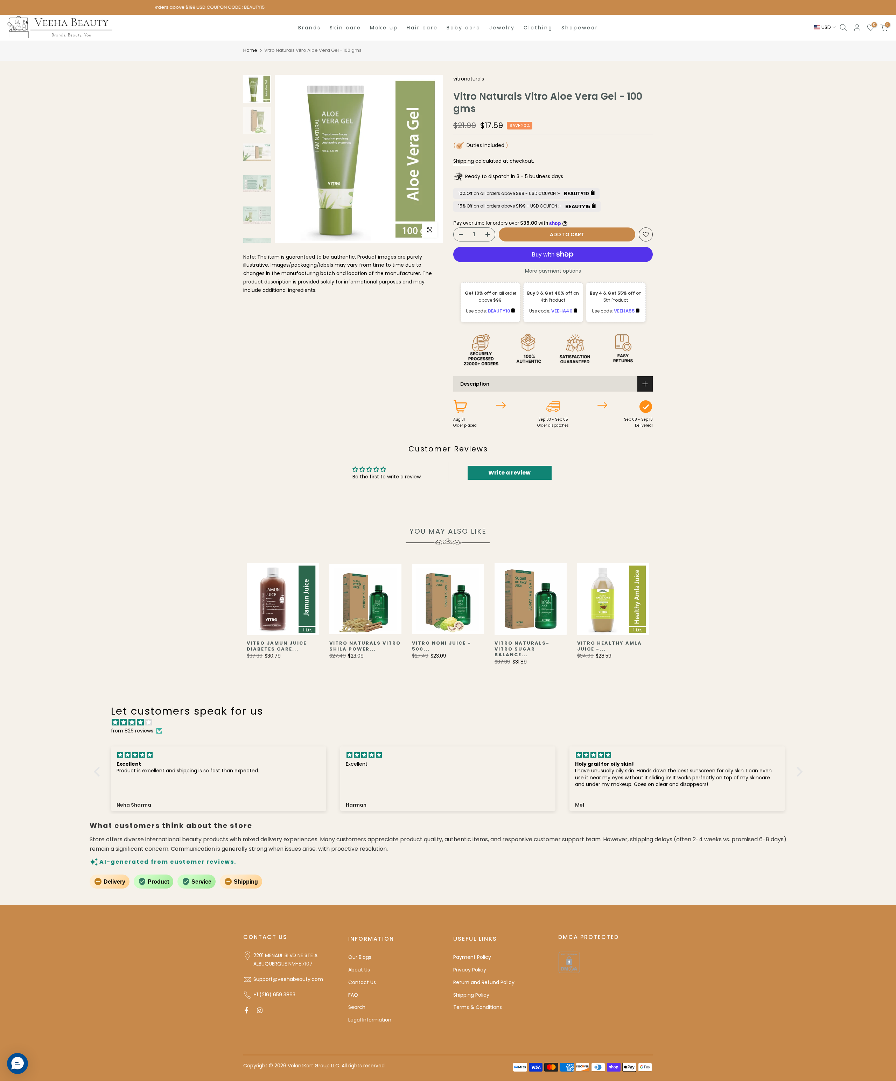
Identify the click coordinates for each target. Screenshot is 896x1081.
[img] (451, 722)
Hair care (422, 27)
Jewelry (502, 27)
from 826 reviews (132, 730)
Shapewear (579, 27)
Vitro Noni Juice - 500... (441, 646)
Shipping (463, 160)
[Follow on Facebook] (246, 1010)
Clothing (538, 27)
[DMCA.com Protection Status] (569, 962)
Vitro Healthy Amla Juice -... (609, 646)
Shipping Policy (471, 994)
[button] (98, 772)
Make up (384, 27)
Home (250, 50)
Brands (309, 27)
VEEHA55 (625, 311)
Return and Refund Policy (483, 982)
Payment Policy (472, 957)
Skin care (345, 27)
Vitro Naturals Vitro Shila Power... (365, 646)
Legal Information (369, 1019)
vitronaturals (468, 78)
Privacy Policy (469, 969)
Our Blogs (359, 957)
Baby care (464, 27)
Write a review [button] (509, 473)
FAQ (353, 994)
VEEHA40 (562, 311)
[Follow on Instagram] (260, 1010)
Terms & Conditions (477, 1007)
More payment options (553, 270)
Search (356, 1007)
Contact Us (362, 982)
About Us (359, 969)
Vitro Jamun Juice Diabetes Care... (277, 646)
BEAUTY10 (499, 311)
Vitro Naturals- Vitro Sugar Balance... (522, 649)
